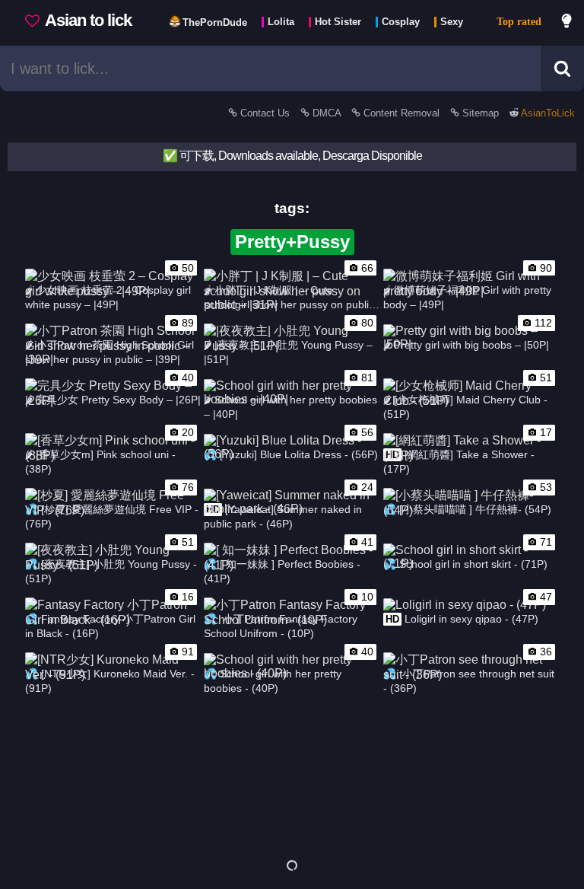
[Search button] (562, 68)
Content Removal (401, 113)
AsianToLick (547, 113)
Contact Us (265, 113)
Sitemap (480, 113)
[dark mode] (567, 23)
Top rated (519, 21)
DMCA (326, 113)
